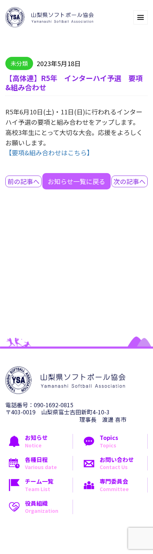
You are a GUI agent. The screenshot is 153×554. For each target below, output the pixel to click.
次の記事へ (130, 181)
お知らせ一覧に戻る (76, 181)
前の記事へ (23, 181)
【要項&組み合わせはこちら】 (49, 152)
